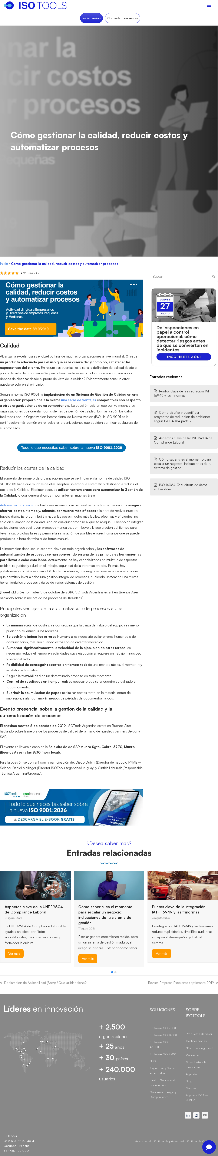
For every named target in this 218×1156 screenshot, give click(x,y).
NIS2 (153, 1061)
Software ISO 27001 (163, 1054)
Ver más (14, 953)
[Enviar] (213, 276)
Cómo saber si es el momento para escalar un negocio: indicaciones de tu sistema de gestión (182, 463)
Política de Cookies (200, 1141)
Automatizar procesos (16, 505)
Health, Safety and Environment (162, 1082)
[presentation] (2, 973)
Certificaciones (196, 1041)
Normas (191, 1088)
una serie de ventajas (78, 400)
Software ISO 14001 (163, 1035)
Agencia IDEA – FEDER (197, 1097)
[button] (112, 972)
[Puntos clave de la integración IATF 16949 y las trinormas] (183, 885)
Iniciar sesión (91, 18)
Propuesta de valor (199, 1034)
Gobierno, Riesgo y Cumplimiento (163, 1094)
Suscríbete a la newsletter (196, 1064)
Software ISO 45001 (159, 1044)
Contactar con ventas (122, 18)
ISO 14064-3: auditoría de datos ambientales (180, 487)
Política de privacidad (169, 1141)
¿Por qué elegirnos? (199, 1048)
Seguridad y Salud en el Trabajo (162, 1070)
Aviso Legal (143, 1141)
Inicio (4, 263)
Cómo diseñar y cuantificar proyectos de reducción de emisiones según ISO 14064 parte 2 (182, 416)
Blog (189, 1081)
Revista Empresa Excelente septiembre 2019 (181, 983)
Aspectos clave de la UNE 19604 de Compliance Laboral (183, 440)
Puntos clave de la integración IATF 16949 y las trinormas (182, 393)
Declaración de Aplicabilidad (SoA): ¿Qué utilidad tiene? (45, 983)
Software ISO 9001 (163, 1028)
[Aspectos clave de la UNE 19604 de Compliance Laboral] (35, 885)
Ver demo (192, 1055)
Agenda (191, 1074)
